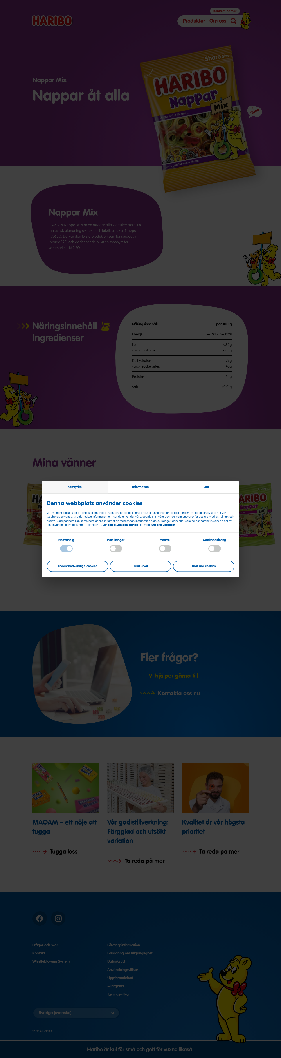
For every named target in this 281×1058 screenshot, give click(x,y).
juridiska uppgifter (163, 525)
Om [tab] (206, 487)
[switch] (116, 548)
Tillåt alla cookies (204, 566)
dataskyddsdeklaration (123, 525)
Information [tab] (140, 487)
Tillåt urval (140, 566)
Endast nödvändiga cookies (77, 566)
